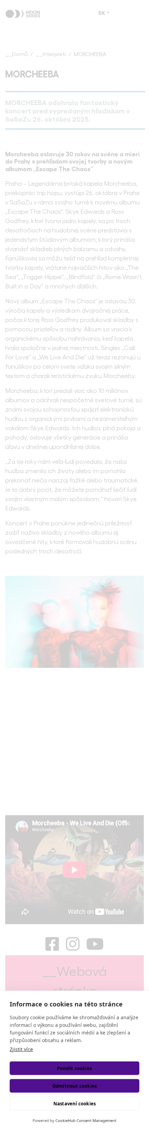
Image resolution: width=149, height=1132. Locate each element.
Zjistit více (21, 1049)
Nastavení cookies (74, 1104)
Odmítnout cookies (74, 1086)
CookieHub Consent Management (85, 1120)
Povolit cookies (74, 1068)
